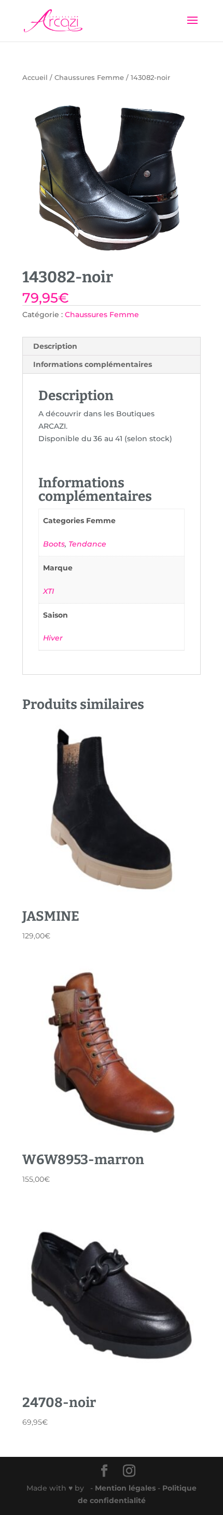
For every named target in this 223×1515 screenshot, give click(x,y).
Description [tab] (55, 346)
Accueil (35, 77)
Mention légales (126, 1488)
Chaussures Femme (89, 77)
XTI (48, 591)
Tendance (87, 544)
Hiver (53, 638)
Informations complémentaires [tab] (92, 364)
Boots (54, 544)
